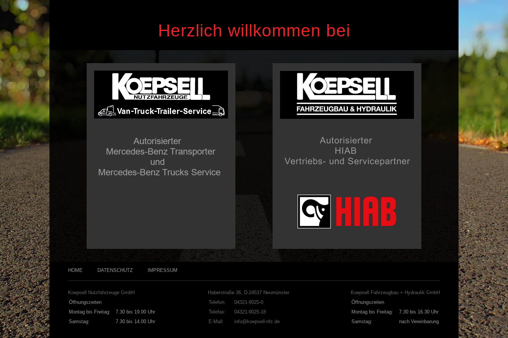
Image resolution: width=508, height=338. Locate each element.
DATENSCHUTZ (115, 270)
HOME (75, 270)
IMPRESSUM (162, 270)
